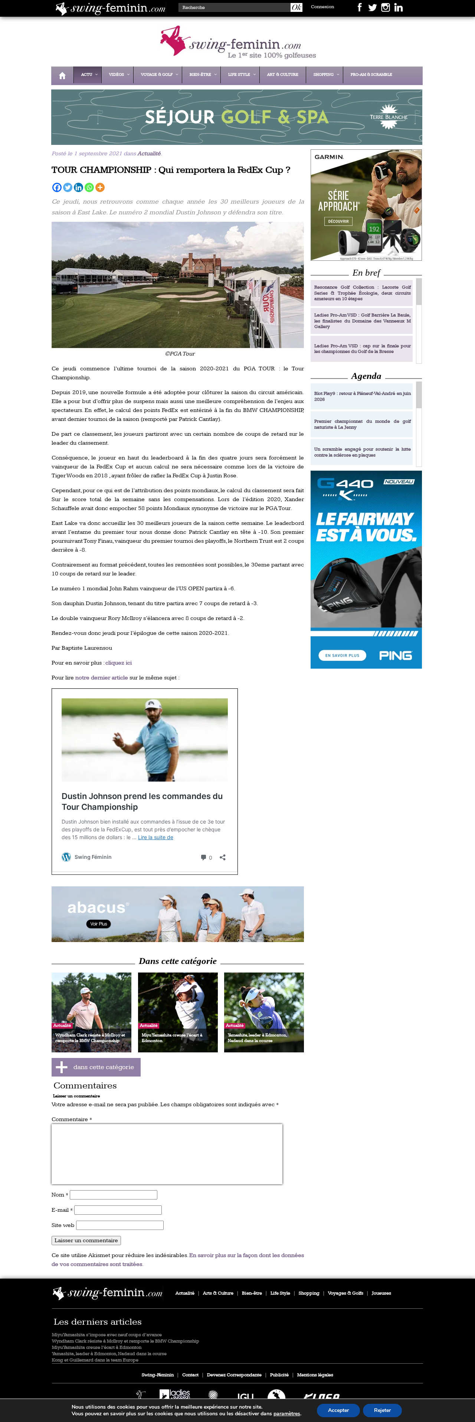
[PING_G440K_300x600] (366, 569)
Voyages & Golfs (345, 1293)
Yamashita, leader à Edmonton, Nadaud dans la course (109, 1354)
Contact (190, 1375)
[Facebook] (57, 187)
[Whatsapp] (89, 187)
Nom (60, 1194)
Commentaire (72, 1119)
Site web (63, 1225)
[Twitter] (67, 187)
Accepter (338, 1410)
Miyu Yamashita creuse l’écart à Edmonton (96, 1347)
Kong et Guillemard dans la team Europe (95, 1360)
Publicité (279, 1375)
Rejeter (382, 1410)
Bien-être (252, 1293)
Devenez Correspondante (234, 1375)
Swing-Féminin (158, 1375)
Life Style (280, 1293)
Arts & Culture (218, 1293)
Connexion (322, 7)
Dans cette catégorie (178, 961)
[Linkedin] (78, 187)
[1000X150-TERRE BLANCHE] (235, 140)
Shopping (309, 1293)
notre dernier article (101, 677)
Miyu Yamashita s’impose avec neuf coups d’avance (107, 1335)
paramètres (286, 1413)
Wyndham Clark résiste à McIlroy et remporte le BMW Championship (125, 1341)
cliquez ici (118, 662)
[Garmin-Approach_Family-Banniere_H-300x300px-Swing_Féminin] (366, 205)
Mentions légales (315, 1375)
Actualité (149, 153)
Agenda (366, 376)
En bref (366, 272)
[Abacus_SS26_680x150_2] (178, 914)
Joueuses (381, 1293)
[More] (100, 187)
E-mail (62, 1210)
